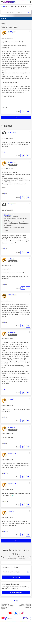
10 (4, 473)
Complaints (4, 607)
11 (4, 501)
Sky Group (3, 608)
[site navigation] (2, 2)
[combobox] (14, 12)
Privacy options (5, 604)
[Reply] (28, 111)
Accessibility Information (25, 605)
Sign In (30, 2)
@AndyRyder (7, 215)
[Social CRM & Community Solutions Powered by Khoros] (27, 618)
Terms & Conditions (26, 604)
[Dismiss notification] (30, 6)
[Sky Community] (9, 2)
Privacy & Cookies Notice (7, 605)
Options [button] (3, 23)
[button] (29, 31)
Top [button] (17, 601)
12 (4, 531)
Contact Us (28, 607)
